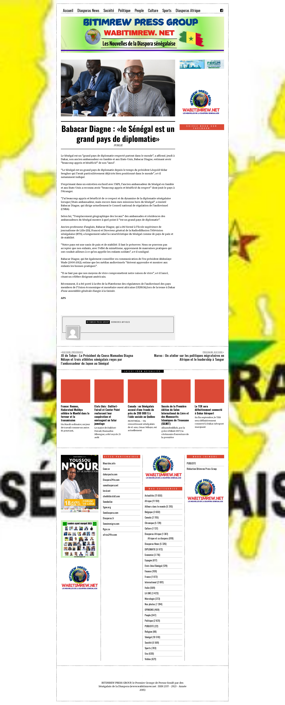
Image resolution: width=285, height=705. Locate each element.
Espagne (148, 560)
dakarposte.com (110, 474)
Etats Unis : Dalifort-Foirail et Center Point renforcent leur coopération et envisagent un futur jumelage (107, 415)
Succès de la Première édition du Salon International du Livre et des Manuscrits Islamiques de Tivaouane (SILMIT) (175, 415)
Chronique (149, 523)
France (148, 577)
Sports (148, 648)
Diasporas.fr (108, 518)
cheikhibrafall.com (111, 496)
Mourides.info (109, 463)
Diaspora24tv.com (111, 480)
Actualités (149, 495)
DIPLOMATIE (150, 549)
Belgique (149, 512)
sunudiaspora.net (110, 485)
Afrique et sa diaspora (158, 538)
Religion (148, 631)
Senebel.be (107, 502)
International (150, 582)
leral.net (106, 491)
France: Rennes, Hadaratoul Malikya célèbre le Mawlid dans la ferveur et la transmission (75, 413)
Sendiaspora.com (110, 512)
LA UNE (148, 593)
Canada (148, 517)
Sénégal (148, 637)
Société (148, 642)
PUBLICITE (149, 626)
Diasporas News (152, 544)
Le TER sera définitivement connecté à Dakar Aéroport (208, 409)
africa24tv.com (110, 534)
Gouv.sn (106, 469)
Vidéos (148, 659)
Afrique (148, 501)
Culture (148, 528)
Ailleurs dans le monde (155, 506)
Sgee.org (107, 507)
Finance (148, 571)
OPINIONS (149, 609)
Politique (149, 620)
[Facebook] (221, 10)
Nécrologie (150, 598)
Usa (146, 653)
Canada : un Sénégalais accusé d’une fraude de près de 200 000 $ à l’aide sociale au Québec (141, 411)
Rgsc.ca (106, 529)
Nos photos (150, 604)
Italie (147, 588)
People (148, 615)
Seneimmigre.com (111, 523)
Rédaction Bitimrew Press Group (202, 469)
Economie (149, 555)
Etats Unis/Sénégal (153, 566)
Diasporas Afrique (153, 534)
